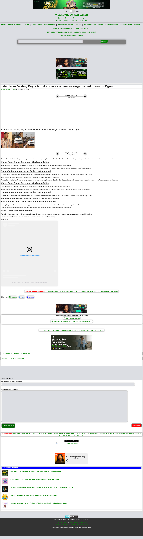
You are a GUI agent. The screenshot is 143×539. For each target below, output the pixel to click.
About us (60, 522)
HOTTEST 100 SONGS (65, 25)
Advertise (59, 524)
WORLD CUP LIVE (14, 25)
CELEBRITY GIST (90, 25)
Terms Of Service (82, 524)
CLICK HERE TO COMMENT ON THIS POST (15, 353)
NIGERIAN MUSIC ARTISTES (130, 25)
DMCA (66, 522)
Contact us (83, 522)
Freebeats (83, 21)
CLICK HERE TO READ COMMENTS (13, 359)
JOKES (100, 25)
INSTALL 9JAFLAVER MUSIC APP (43, 25)
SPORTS (78, 25)
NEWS (3, 25)
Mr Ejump (11, 89)
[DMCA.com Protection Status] (71, 517)
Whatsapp (13, 297)
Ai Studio (73, 21)
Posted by (4, 89)
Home (58, 21)
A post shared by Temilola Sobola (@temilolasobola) (29, 282)
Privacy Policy (74, 522)
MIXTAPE (26, 25)
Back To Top (136, 425)
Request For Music (69, 524)
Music (65, 21)
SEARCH (104, 42)
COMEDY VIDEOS (111, 25)
